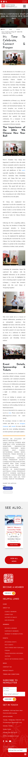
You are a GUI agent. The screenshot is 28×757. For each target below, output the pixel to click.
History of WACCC (11, 617)
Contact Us (7, 667)
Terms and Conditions (11, 674)
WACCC (3, 29)
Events (18, 29)
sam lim (10, 465)
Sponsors (6, 454)
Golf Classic (18, 450)
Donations (7, 446)
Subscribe (8, 699)
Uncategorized (8, 458)
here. (10, 413)
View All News (14, 560)
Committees (9, 614)
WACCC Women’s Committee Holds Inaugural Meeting (14, 530)
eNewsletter (20, 446)
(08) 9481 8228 (12, 732)
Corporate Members (12, 631)
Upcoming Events (11, 642)
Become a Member (11, 628)
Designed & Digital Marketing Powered (8, 748)
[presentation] (9, 534)
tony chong (20, 465)
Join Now (8, 593)
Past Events (9, 645)
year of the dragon (10, 467)
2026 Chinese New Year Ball (14, 647)
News (23, 452)
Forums (6, 450)
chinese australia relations (14, 462)
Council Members (11, 611)
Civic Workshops (18, 444)
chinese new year (11, 463)
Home (5, 604)
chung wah (7, 477)
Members (6, 624)
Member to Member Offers (14, 634)
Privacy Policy (8, 670)
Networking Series (11, 452)
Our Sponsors (9, 620)
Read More (14, 544)
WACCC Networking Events (14, 659)
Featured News (18, 448)
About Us (6, 608)
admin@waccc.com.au (13, 736)
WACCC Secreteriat (10, 441)
